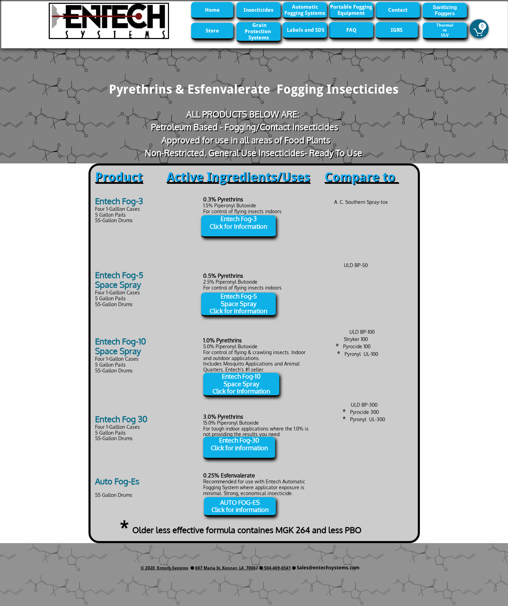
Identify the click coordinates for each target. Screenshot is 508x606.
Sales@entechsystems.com (328, 567)
